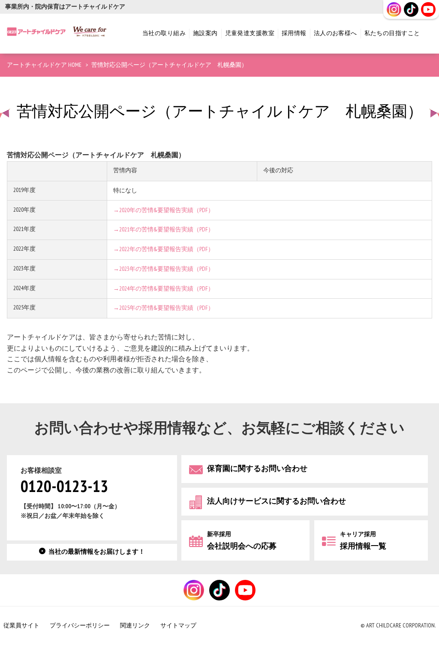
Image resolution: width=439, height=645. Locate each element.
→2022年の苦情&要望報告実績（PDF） (163, 249)
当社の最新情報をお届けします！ (96, 551)
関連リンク (135, 625)
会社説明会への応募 (242, 540)
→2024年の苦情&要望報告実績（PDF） (163, 288)
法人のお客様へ (335, 33)
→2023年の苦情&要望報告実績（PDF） (163, 269)
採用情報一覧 (363, 540)
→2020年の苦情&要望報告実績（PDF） (163, 210)
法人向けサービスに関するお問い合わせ (276, 501)
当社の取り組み (164, 33)
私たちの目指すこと (392, 33)
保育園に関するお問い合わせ (257, 469)
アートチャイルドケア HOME (44, 65)
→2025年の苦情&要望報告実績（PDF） (163, 308)
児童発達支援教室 (249, 33)
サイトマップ (178, 625)
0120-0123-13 (64, 487)
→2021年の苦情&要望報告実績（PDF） (163, 229)
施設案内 (205, 33)
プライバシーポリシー (80, 625)
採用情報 (294, 33)
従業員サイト (21, 625)
